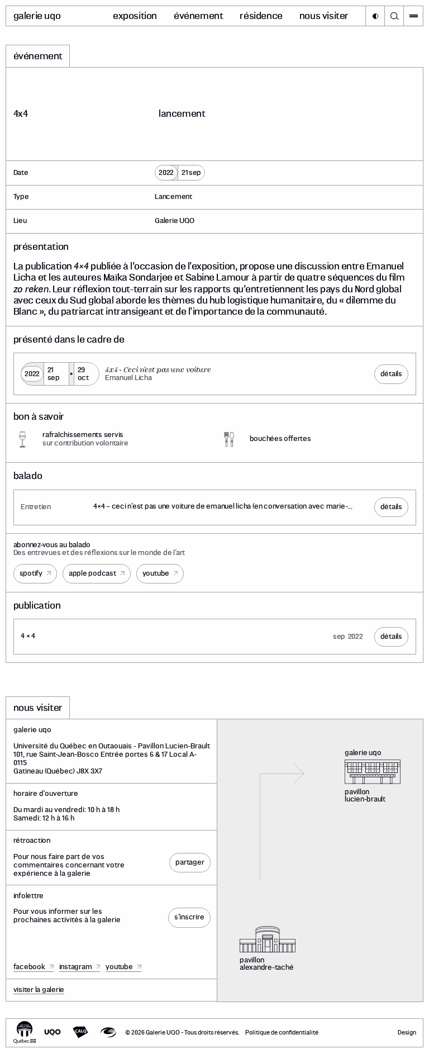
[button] (375, 16)
